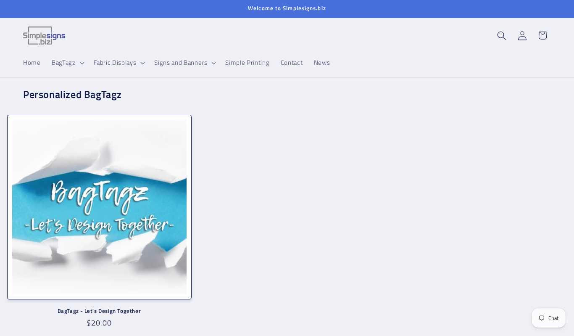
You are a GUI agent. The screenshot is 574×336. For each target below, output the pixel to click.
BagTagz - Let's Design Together (99, 311)
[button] (67, 62)
